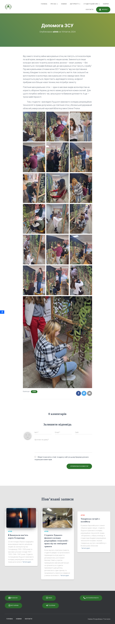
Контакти (89, 9)
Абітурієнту (74, 4)
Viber (50, 598)
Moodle (104, 9)
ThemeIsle (106, 619)
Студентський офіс (91, 4)
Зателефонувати (91, 598)
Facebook (14, 598)
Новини (64, 4)
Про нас (54, 4)
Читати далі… (27, 562)
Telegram (51, 605)
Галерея (106, 4)
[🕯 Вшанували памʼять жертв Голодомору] (21, 518)
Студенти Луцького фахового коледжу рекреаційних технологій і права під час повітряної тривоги (56, 541)
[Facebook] (2, 312)
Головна (44, 4)
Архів (34, 391)
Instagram (14, 605)
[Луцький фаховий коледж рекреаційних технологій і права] (8, 7)
